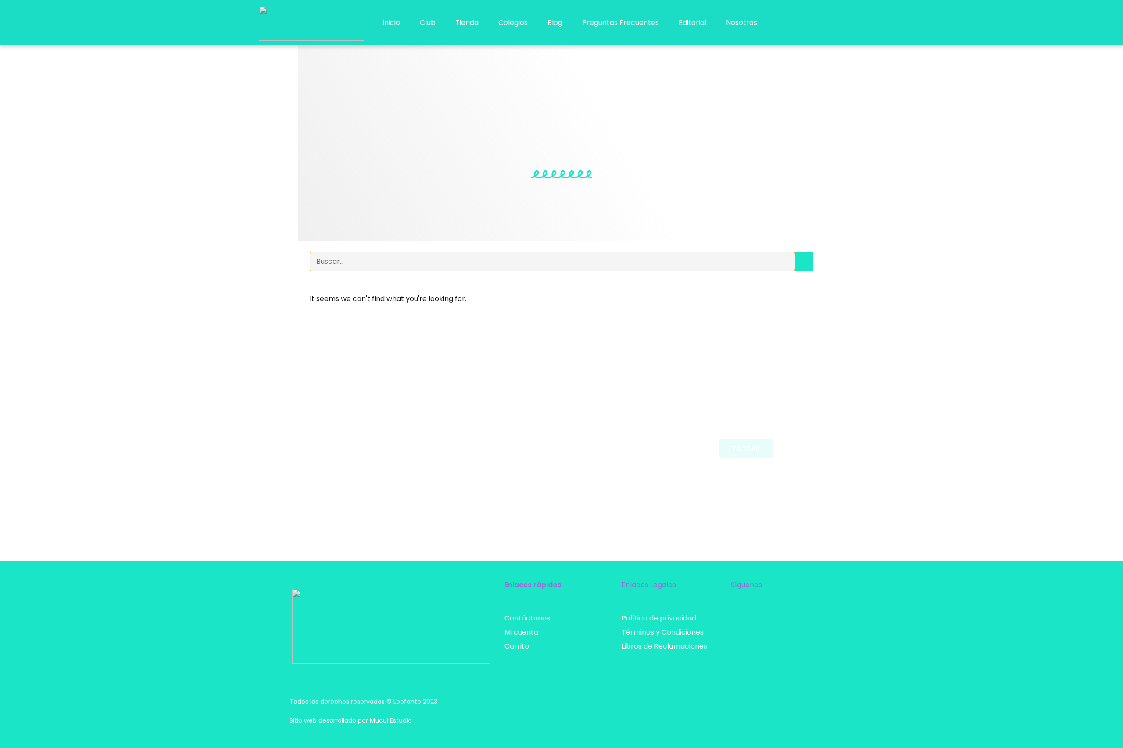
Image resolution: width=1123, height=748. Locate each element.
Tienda (467, 23)
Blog (554, 23)
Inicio (391, 23)
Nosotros (741, 23)
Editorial (692, 23)
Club (428, 23)
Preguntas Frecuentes (620, 23)
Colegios (513, 23)
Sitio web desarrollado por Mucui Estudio (351, 720)
